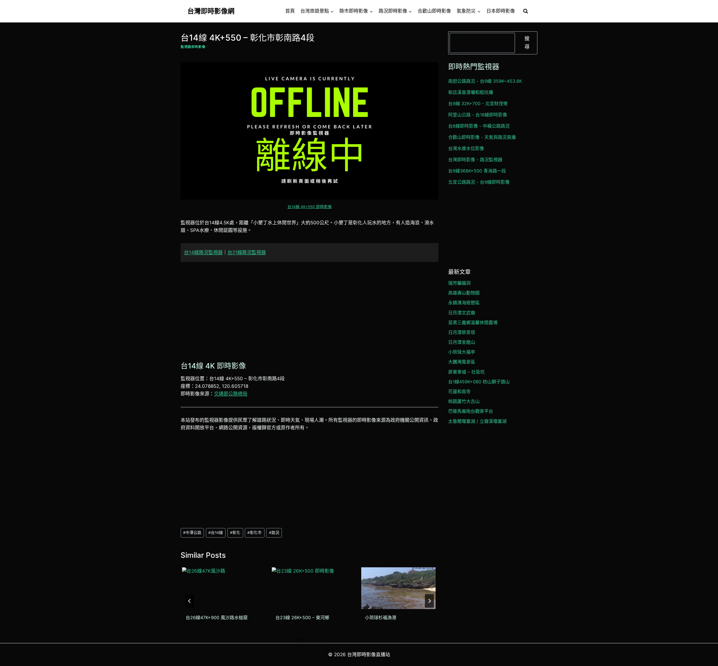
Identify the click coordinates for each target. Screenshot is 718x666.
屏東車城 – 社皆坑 (466, 372)
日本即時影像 (500, 11)
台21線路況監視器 (246, 252)
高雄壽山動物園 (464, 293)
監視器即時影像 (193, 47)
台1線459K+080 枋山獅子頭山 (479, 381)
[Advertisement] (309, 310)
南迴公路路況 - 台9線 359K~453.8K (485, 81)
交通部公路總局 (230, 394)
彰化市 (254, 532)
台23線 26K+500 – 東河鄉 (302, 617)
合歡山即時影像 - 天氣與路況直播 (482, 137)
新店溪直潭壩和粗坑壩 (470, 92)
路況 (274, 532)
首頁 (290, 11)
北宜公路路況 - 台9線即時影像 (479, 182)
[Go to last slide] (189, 601)
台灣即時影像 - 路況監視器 (475, 159)
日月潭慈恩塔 (461, 332)
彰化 (235, 532)
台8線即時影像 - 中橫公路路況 (479, 126)
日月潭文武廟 (461, 312)
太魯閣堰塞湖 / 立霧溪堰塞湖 (477, 421)
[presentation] (219, 588)
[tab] (298, 639)
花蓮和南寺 (459, 391)
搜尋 (527, 43)
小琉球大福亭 (461, 352)
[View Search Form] (526, 11)
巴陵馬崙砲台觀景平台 (470, 411)
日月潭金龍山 (461, 342)
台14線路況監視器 (203, 252)
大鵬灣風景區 (461, 362)
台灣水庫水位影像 (466, 148)
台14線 (215, 532)
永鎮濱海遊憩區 (464, 302)
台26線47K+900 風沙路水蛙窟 (217, 617)
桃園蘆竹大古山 (464, 401)
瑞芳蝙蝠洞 (459, 283)
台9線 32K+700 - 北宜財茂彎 (478, 103)
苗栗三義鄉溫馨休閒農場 (473, 322)
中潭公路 (192, 532)
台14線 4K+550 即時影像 (309, 206)
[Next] (429, 601)
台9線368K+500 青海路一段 (477, 171)
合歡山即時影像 (434, 11)
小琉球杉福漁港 (380, 617)
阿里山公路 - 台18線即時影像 (477, 114)
